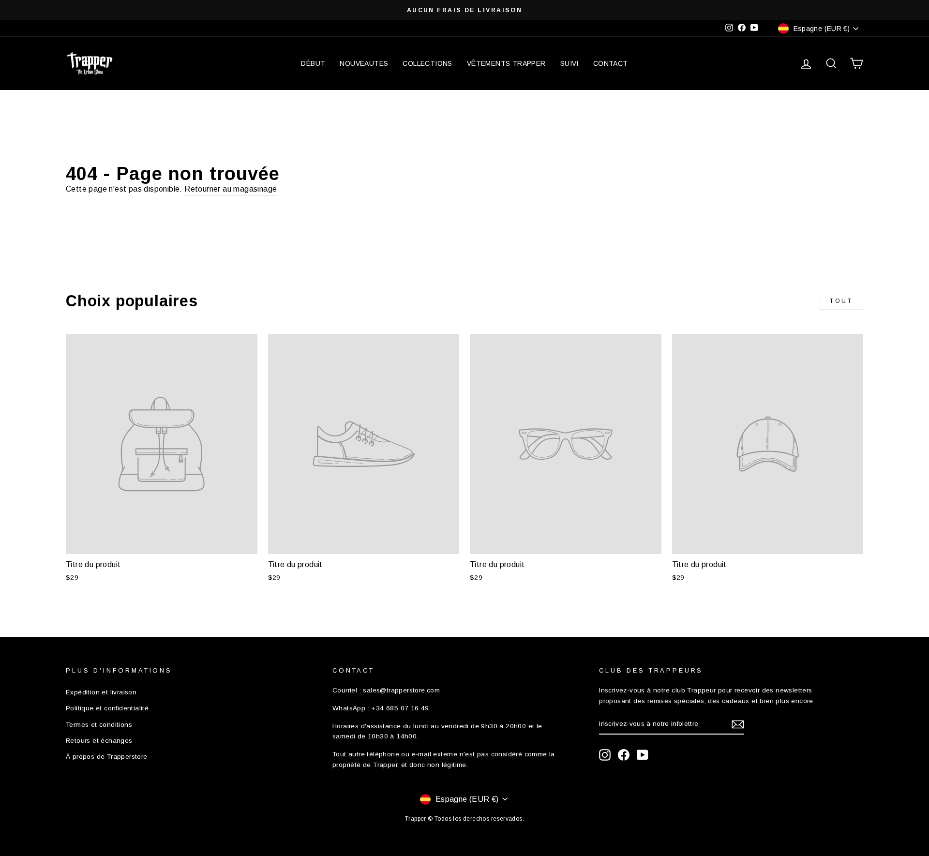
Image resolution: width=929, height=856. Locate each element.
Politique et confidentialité (107, 708)
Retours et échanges (99, 740)
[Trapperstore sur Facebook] (623, 755)
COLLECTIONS (427, 63)
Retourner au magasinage (230, 189)
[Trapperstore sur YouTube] (642, 755)
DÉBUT (313, 63)
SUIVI (569, 63)
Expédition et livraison (101, 692)
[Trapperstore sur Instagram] (605, 755)
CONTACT (610, 63)
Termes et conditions (99, 724)
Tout (841, 301)
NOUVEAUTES (364, 63)
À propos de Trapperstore (107, 756)
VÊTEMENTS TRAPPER (506, 63)
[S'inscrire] (738, 724)
